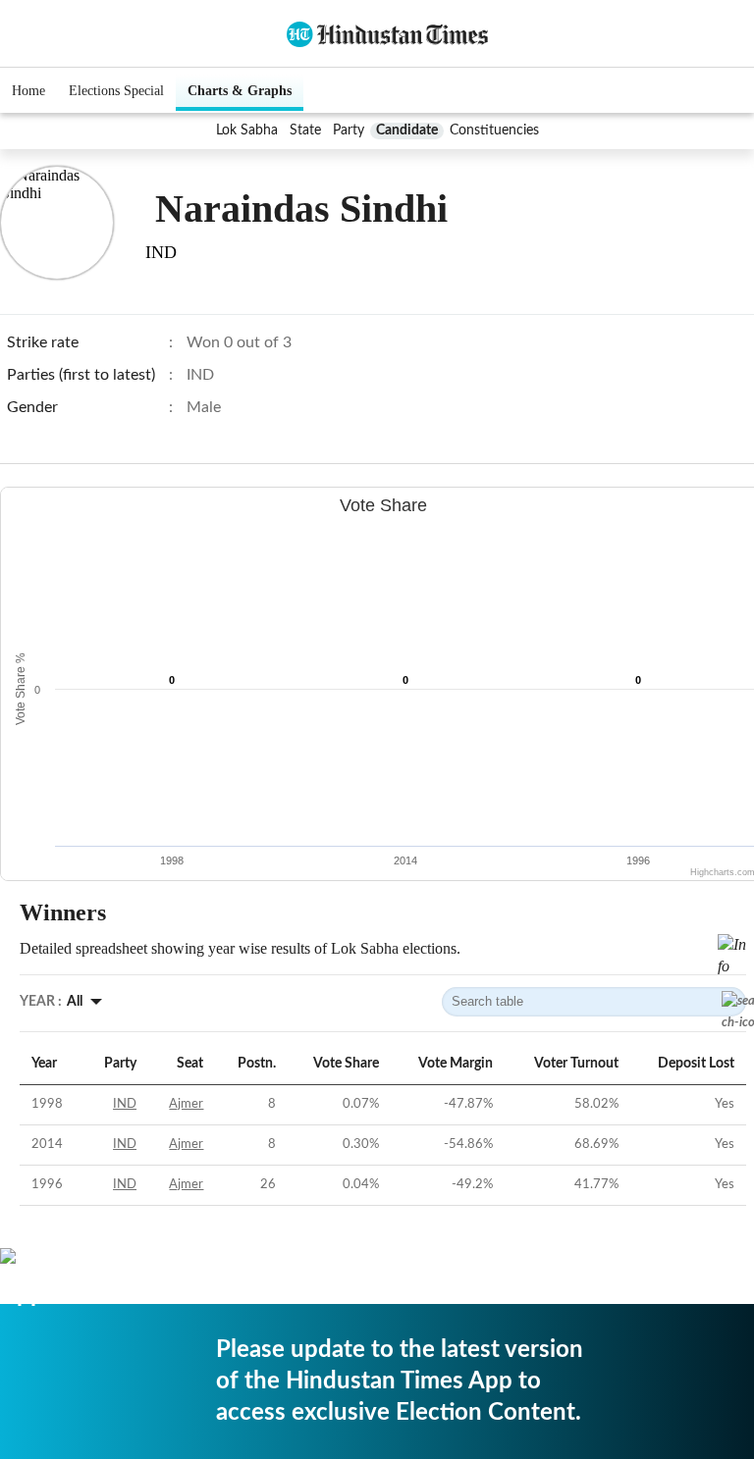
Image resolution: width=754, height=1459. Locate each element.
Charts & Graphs (240, 90)
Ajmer (186, 1104)
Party (348, 130)
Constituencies (494, 130)
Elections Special (116, 90)
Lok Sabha (247, 130)
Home (28, 90)
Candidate (407, 130)
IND (124, 1104)
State (305, 130)
